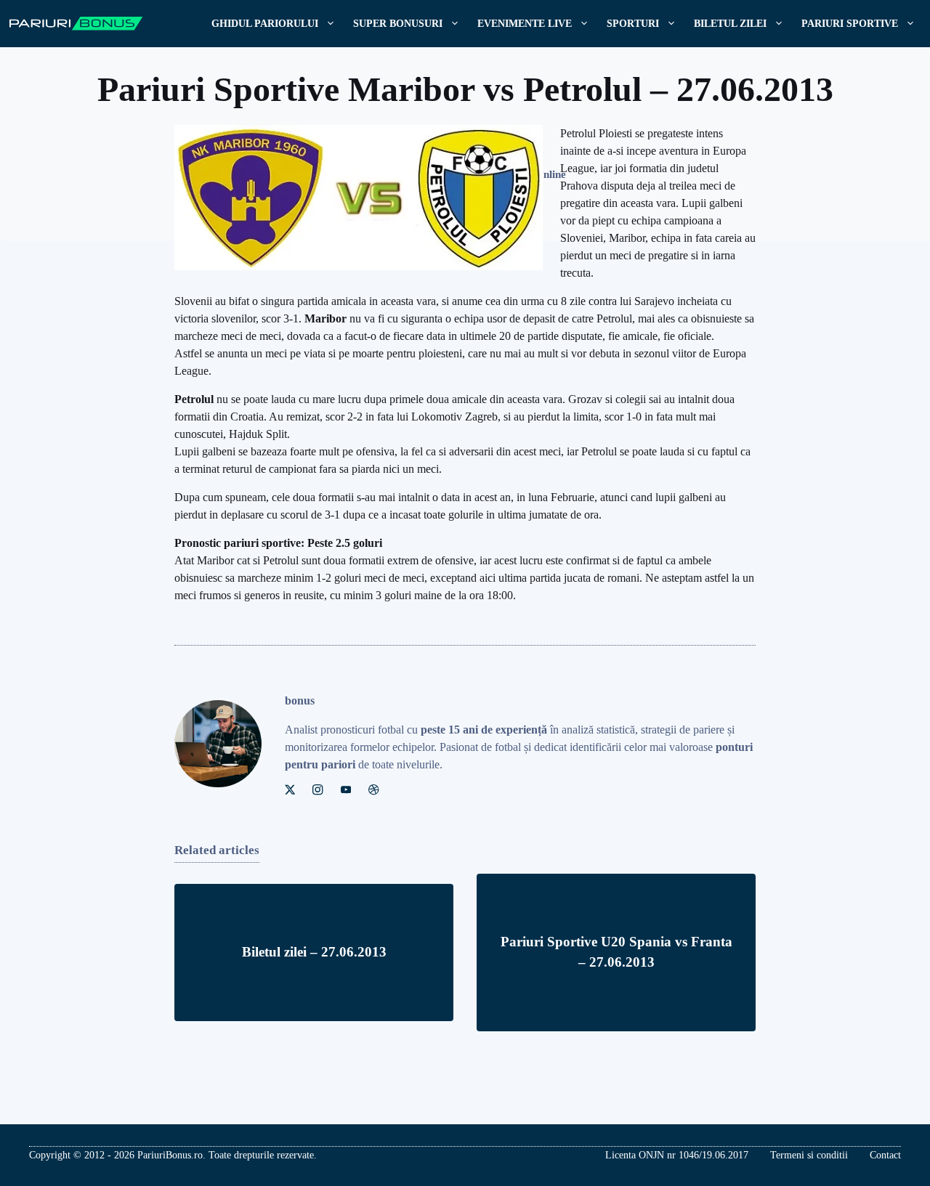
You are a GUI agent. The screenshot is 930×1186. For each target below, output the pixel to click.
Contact (885, 1155)
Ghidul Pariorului (264, 23)
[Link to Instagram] (317, 789)
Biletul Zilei (730, 23)
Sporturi (633, 23)
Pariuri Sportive (849, 23)
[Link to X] (290, 789)
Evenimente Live (524, 23)
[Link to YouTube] (346, 789)
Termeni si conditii (809, 1155)
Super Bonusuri (397, 23)
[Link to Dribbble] (373, 789)
